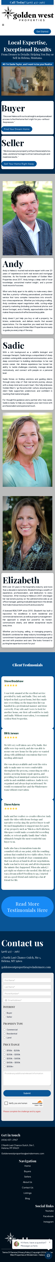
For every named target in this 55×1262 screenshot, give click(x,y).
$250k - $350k (13, 1054)
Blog (27, 1198)
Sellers (27, 1176)
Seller (9, 1017)
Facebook (48, 1216)
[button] (2, 24)
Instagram (49, 1221)
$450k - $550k (13, 1062)
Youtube (49, 1210)
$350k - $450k (13, 1058)
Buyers (27, 1171)
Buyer (9, 1013)
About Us (27, 1182)
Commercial (12, 1030)
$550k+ (10, 1066)
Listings (28, 1193)
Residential (12, 1033)
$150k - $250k (13, 1050)
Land (9, 1037)
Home (27, 1165)
